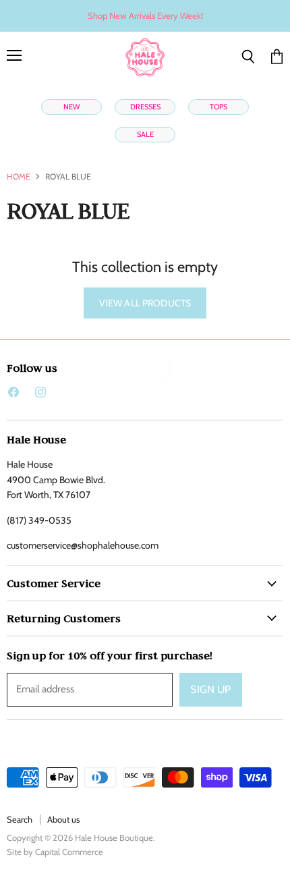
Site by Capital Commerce (55, 851)
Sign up (210, 689)
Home (18, 177)
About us (63, 819)
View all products (145, 303)
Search (19, 819)
